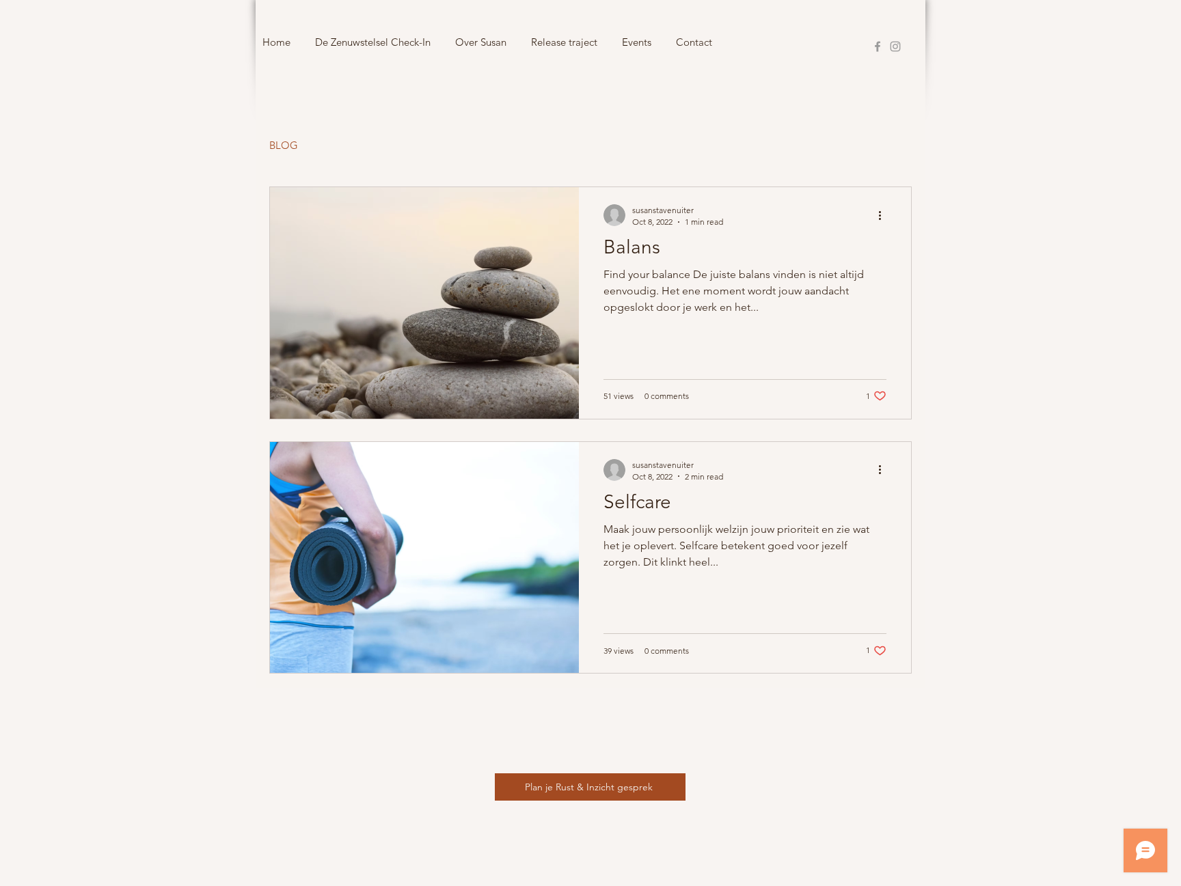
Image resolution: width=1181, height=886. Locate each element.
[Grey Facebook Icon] (877, 46)
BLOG (283, 145)
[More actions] (884, 215)
